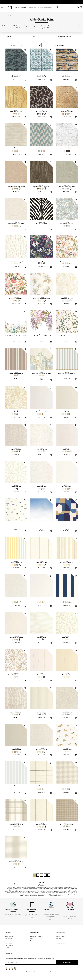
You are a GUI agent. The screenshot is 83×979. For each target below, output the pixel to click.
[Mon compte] (78, 7)
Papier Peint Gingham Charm (16, 861)
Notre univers (9, 936)
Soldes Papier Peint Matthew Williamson (46, 891)
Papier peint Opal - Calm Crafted (16, 223)
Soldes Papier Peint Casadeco (55, 887)
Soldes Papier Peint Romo (25, 894)
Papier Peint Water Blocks (41, 74)
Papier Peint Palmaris (16, 411)
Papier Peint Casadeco (16, 712)
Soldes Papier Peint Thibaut (37, 895)
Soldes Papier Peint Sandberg (42, 894)
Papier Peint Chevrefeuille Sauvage (67, 335)
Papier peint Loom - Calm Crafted (16, 186)
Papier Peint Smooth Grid (41, 787)
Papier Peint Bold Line (16, 562)
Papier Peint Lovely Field (66, 223)
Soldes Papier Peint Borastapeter (36, 887)
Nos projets (8, 943)
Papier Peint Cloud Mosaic (66, 148)
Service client (34, 932)
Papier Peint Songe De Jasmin (41, 261)
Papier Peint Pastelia (41, 449)
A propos (8, 932)
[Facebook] (6, 968)
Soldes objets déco (39, 884)
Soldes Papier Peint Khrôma (19, 890)
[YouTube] (9, 968)
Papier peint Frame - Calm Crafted (41, 186)
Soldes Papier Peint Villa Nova (54, 895)
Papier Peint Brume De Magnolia (41, 298)
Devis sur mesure (61, 943)
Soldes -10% (10, 884)
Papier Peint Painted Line (66, 562)
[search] (57, 7)
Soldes (41, 882)
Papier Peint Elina (66, 674)
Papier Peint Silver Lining (66, 74)
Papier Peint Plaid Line (41, 824)
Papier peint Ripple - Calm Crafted (67, 186)
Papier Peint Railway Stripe (16, 787)
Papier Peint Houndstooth (66, 787)
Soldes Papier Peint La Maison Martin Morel (40, 890)
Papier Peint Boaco (41, 599)
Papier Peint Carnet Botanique (16, 261)
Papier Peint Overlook (16, 148)
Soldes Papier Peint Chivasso (37, 888)
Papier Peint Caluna (41, 486)
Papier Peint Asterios (41, 411)
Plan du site (53, 971)
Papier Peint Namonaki (67, 111)
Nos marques (9, 945)
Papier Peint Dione (16, 449)
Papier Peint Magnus (41, 111)
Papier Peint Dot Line (41, 562)
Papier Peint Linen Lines (67, 599)
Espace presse (60, 940)
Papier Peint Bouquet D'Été (16, 298)
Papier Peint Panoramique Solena (66, 524)
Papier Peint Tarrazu (41, 749)
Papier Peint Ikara (41, 674)
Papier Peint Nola (16, 599)
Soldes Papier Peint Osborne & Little (57, 892)
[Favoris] (24, 52)
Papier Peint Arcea (41, 637)
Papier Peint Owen (41, 712)
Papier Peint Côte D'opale (16, 637)
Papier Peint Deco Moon (16, 111)
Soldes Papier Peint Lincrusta (61, 890)
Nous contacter (60, 932)
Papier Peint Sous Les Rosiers (67, 261)
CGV (31, 938)
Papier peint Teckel (67, 749)
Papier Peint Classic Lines (16, 373)
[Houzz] (12, 968)
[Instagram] (15, 968)
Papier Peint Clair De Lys (67, 298)
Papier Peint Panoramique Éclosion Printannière (16, 335)
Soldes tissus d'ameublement (67, 884)
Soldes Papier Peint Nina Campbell (37, 892)
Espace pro (59, 938)
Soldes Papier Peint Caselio (20, 888)
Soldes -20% (18, 884)
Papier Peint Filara (16, 486)
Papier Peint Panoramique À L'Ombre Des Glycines (42, 335)
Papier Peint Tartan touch (16, 824)
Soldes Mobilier (27, 884)
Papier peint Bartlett (41, 223)
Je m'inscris (67, 962)
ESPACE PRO (6, 2)
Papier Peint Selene (67, 411)
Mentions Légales (35, 940)
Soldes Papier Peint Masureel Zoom (25, 891)
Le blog (7, 947)
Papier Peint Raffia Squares (42, 148)
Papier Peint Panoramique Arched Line (41, 373)
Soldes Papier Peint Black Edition (17, 887)
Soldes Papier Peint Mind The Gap (68, 891)
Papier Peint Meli (67, 449)
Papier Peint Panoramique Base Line (67, 373)
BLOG (79, 2)
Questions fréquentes (36, 936)
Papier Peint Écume (67, 712)
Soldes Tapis (41, 885)
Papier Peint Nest (66, 486)
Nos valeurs (8, 938)
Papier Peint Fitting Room (66, 824)
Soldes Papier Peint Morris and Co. (16, 892)
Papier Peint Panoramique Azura (41, 524)
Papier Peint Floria (66, 637)
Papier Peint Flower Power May (16, 674)
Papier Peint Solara (16, 524)
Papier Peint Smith (16, 749)
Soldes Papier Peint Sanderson (59, 894)
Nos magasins (9, 940)
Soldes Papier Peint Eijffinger (54, 888)
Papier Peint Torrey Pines (16, 74)
